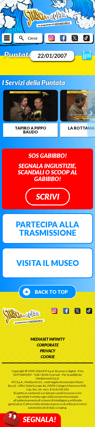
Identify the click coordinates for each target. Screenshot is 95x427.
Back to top (51, 292)
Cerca (32, 38)
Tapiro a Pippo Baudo (30, 130)
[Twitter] (75, 38)
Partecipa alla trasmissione (47, 228)
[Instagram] (51, 38)
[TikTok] (86, 38)
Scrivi (47, 196)
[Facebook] (63, 38)
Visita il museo (47, 263)
